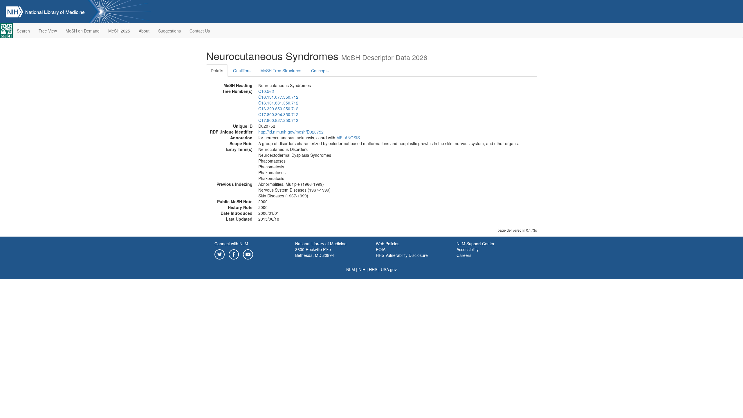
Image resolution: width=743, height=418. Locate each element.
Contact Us (200, 31)
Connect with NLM (231, 243)
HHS (373, 269)
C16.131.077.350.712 (278, 97)
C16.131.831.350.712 (278, 103)
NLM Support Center (476, 243)
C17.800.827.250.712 (278, 120)
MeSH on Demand (83, 31)
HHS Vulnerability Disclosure (402, 255)
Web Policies (387, 243)
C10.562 (266, 91)
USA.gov (389, 269)
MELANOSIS (348, 137)
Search (23, 31)
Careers (464, 255)
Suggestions (169, 31)
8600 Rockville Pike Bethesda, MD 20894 (314, 252)
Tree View (48, 31)
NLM (350, 269)
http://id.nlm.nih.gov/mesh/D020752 (291, 132)
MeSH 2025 (119, 31)
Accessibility (468, 249)
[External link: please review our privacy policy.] (219, 254)
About (144, 31)
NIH (361, 269)
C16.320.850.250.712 (278, 108)
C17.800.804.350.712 (278, 114)
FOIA (380, 249)
